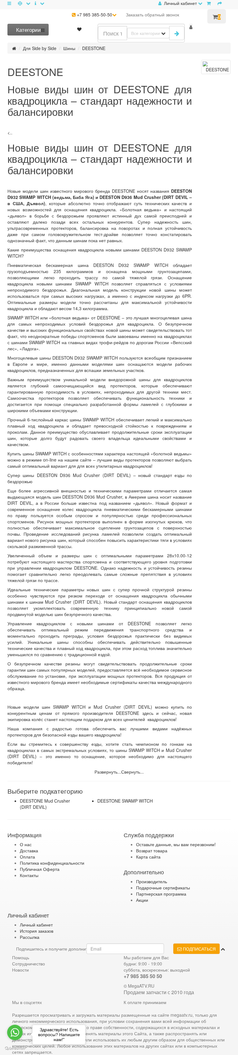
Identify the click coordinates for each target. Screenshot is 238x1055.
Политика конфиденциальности (52, 863)
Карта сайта (148, 857)
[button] (190, 27)
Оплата (27, 857)
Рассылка (29, 937)
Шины (69, 48)
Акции (142, 900)
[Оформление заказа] (221, 3)
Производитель (151, 881)
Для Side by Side (39, 48)
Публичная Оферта (40, 869)
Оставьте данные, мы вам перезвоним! (176, 844)
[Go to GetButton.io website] (15, 1049)
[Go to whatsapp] (15, 1032)
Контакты (29, 875)
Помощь (20, 957)
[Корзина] (210, 3)
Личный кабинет (36, 925)
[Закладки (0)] (79, 29)
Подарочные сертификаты (163, 887)
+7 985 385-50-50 (94, 14)
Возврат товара (151, 850)
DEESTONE (93, 48)
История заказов (36, 931)
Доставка (29, 850)
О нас (26, 844)
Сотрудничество (28, 963)
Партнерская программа (161, 894)
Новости (20, 970)
